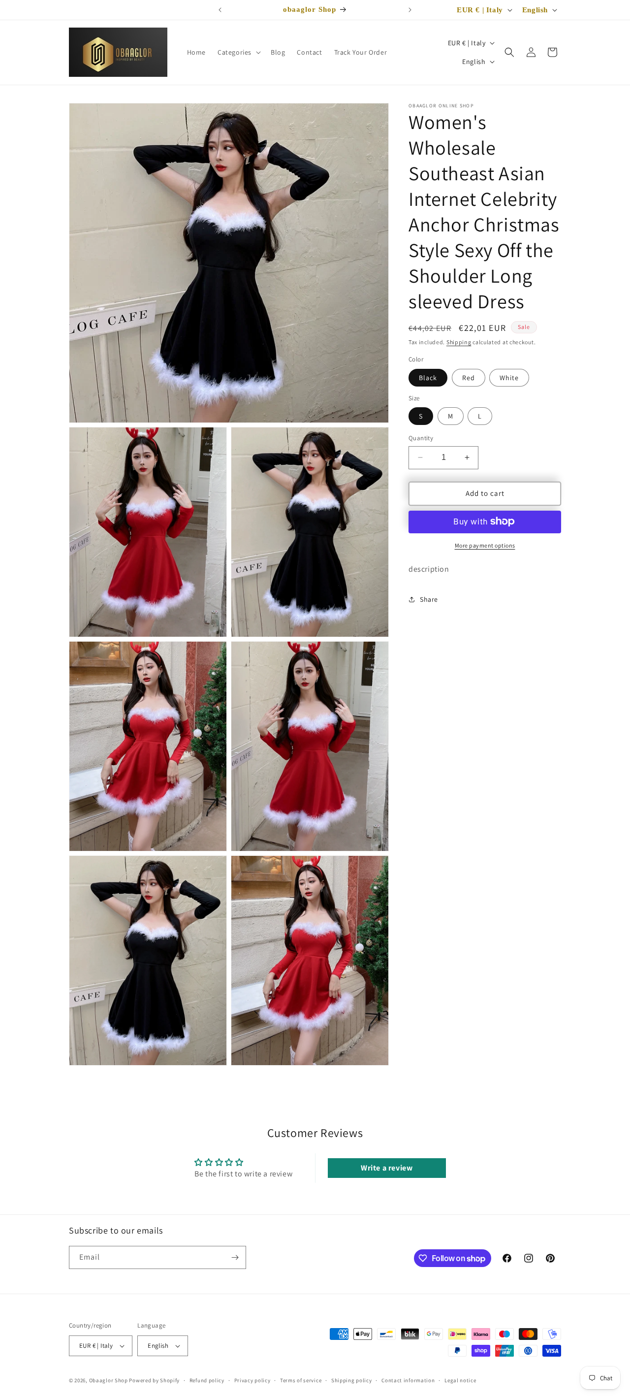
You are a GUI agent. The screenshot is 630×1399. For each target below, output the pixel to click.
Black (428, 377)
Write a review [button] (386, 1168)
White (509, 377)
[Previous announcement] (220, 9)
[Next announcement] (410, 9)
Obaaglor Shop (108, 1380)
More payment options (485, 545)
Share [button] (429, 599)
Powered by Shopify (154, 1380)
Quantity (421, 438)
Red (468, 377)
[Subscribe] (235, 1257)
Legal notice (460, 1380)
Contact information (408, 1380)
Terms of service (300, 1380)
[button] (238, 52)
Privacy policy (252, 1380)
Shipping (459, 342)
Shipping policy (351, 1380)
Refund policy (206, 1380)
